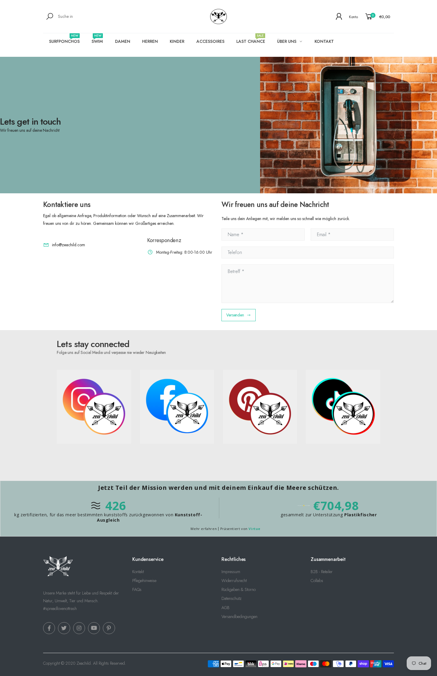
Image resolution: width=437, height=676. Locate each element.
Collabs (317, 581)
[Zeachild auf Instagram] (79, 628)
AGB (225, 608)
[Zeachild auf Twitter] (64, 628)
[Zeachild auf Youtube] (94, 628)
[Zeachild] (348, 125)
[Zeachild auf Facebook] (49, 628)
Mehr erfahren (204, 528)
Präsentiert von (240, 528)
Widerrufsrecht (234, 581)
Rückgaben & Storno (238, 589)
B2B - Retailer (322, 572)
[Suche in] (50, 16)
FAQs (137, 589)
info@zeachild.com (68, 245)
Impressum (230, 572)
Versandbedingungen (239, 616)
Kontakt (138, 572)
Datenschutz (231, 598)
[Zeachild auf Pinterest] (109, 628)
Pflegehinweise (144, 581)
